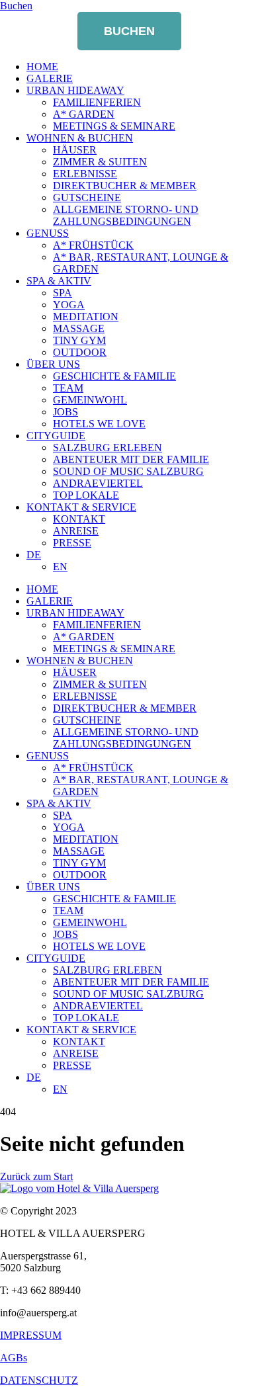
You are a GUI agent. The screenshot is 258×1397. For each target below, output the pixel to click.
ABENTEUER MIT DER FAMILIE (131, 459)
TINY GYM (79, 340)
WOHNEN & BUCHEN (79, 138)
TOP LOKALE (86, 495)
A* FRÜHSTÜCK (93, 245)
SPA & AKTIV (58, 280)
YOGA (69, 304)
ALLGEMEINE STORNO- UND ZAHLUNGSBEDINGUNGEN (125, 215)
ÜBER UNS (53, 364)
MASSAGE (79, 328)
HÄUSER (75, 149)
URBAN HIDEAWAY (75, 90)
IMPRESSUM (31, 1335)
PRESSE (72, 542)
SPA (62, 292)
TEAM (68, 388)
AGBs (13, 1357)
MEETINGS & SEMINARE (114, 126)
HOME (42, 66)
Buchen (129, 31)
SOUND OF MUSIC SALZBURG (128, 471)
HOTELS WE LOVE (99, 423)
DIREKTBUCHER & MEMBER (124, 185)
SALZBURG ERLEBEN (107, 447)
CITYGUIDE (55, 435)
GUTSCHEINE (87, 197)
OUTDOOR (80, 352)
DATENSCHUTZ (39, 1380)
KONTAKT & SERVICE (81, 507)
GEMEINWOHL (90, 399)
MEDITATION (85, 316)
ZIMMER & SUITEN (100, 161)
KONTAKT (79, 519)
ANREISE (76, 530)
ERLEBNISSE (85, 173)
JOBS (65, 411)
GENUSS (47, 233)
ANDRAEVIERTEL (98, 483)
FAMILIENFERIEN (97, 102)
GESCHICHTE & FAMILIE (114, 376)
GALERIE (49, 78)
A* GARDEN (83, 114)
